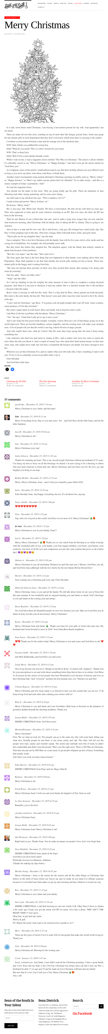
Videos (56, 3)
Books (70, 3)
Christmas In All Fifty (16, 381)
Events (86, 3)
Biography (42, 3)
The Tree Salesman (47, 381)
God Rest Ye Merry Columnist (85, 381)
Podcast (63, 3)
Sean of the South (11, 17)
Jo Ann (18, 526)
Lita (17, 416)
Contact (41, 7)
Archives (94, 3)
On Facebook (82, 1013)
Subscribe (11, 1025)
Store (49, 3)
